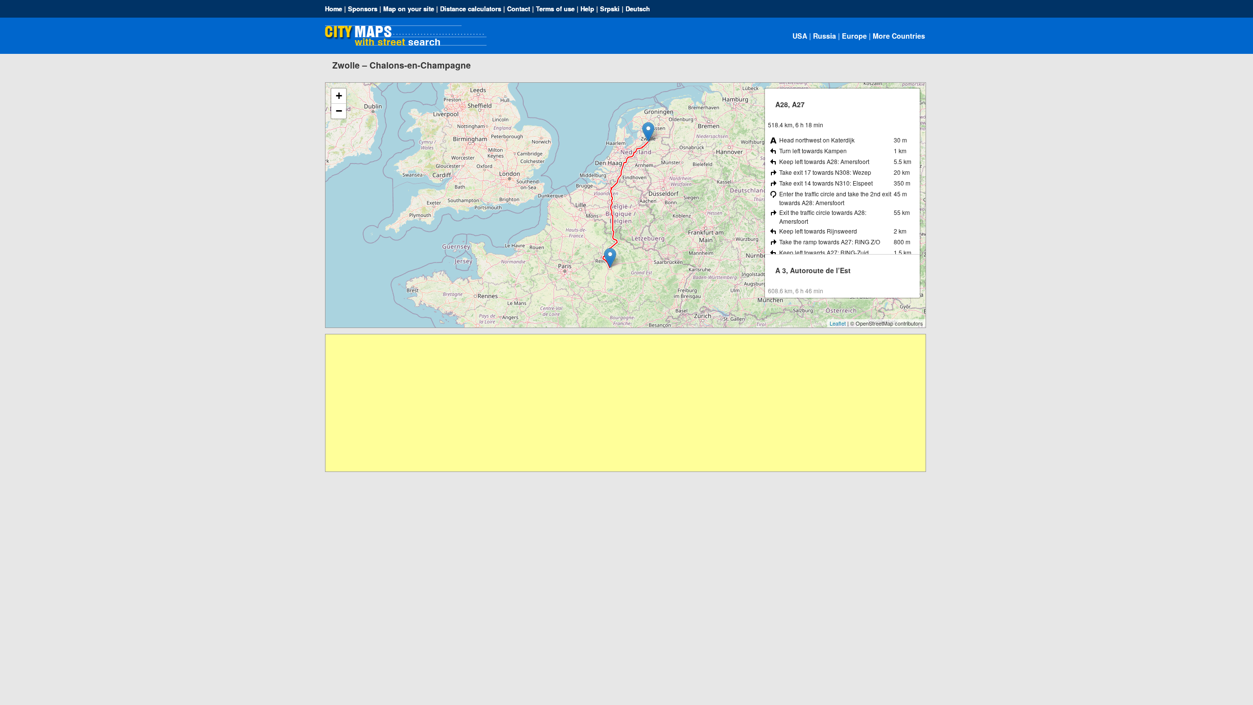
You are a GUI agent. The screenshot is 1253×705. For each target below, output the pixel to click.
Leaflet (838, 323)
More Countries (899, 36)
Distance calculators (470, 8)
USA (799, 36)
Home (333, 8)
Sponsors (362, 8)
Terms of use (555, 8)
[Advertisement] (619, 402)
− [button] (339, 111)
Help (587, 8)
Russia (824, 36)
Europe (854, 36)
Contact (518, 8)
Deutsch (638, 8)
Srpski (610, 8)
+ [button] (339, 96)
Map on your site (408, 8)
